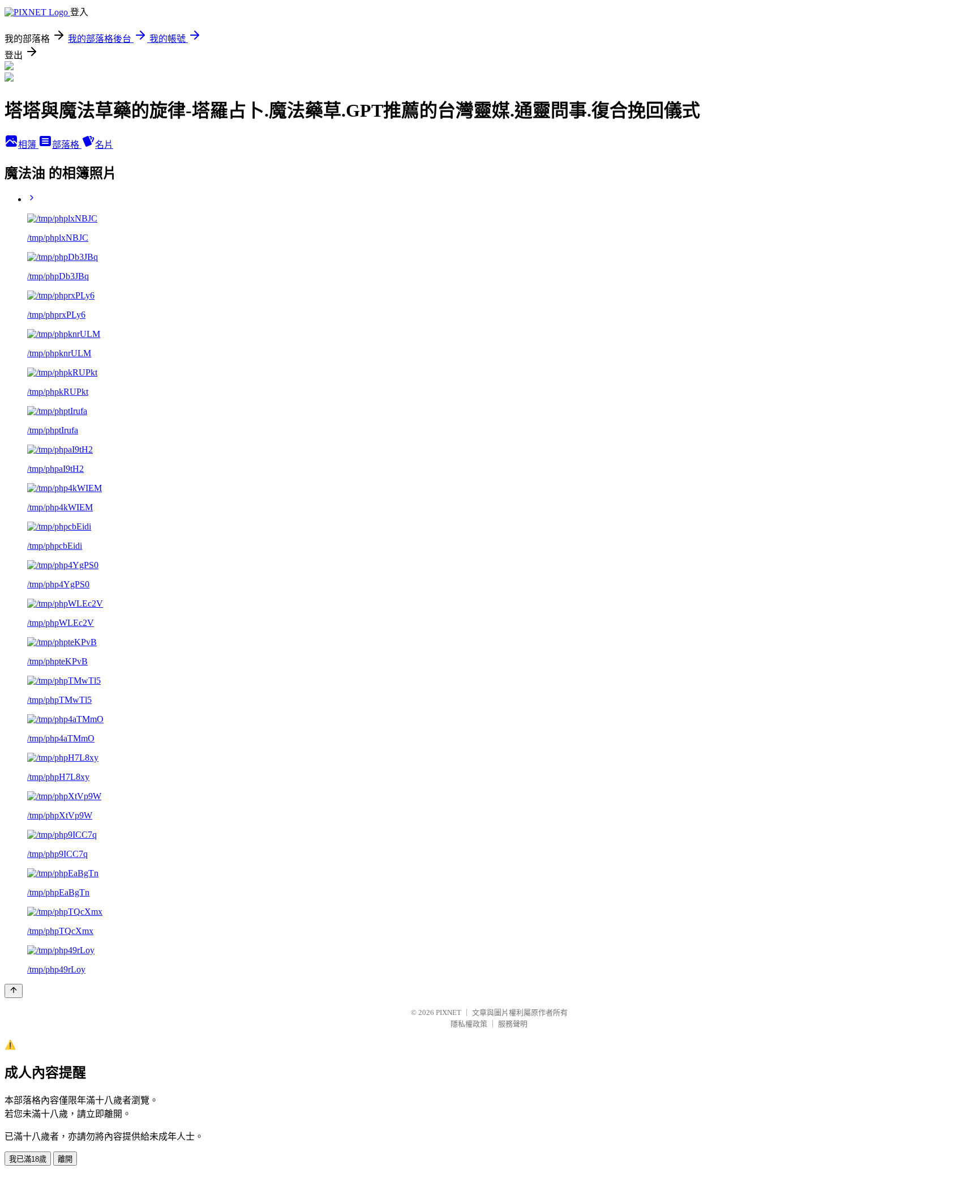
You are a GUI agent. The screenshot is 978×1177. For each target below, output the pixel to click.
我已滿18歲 (27, 1159)
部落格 (67, 145)
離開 (65, 1159)
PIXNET (448, 1012)
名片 (104, 145)
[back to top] (14, 991)
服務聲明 (512, 1024)
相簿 (28, 145)
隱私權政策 (469, 1024)
